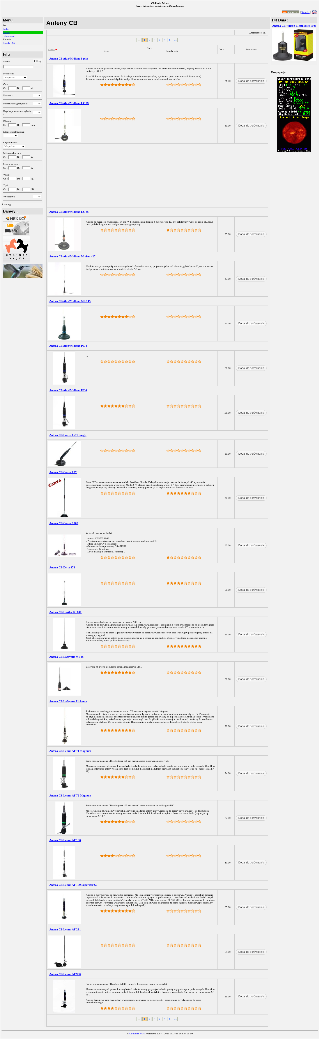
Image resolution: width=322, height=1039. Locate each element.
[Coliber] (22, 277)
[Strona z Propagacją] (294, 151)
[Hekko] (16, 234)
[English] (314, 12)
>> (175, 40)
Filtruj (37, 61)
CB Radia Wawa (137, 1033)
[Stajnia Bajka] (16, 262)
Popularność (172, 51)
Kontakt (305, 12)
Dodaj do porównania (251, 81)
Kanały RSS (9, 43)
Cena (221, 49)
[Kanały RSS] (290, 13)
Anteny (6, 32)
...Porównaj (8, 36)
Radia (6, 29)
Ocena (106, 51)
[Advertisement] (157, 175)
